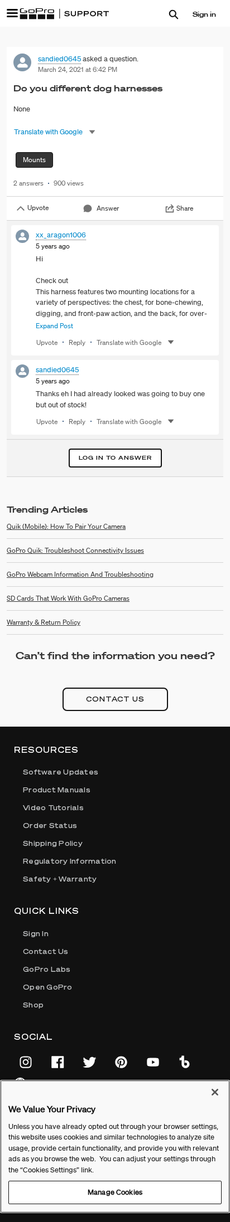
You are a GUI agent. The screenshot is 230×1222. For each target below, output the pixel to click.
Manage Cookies (115, 1192)
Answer (108, 208)
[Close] (215, 1092)
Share (184, 208)
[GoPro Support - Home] (64, 14)
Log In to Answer (115, 458)
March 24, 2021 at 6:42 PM (77, 69)
